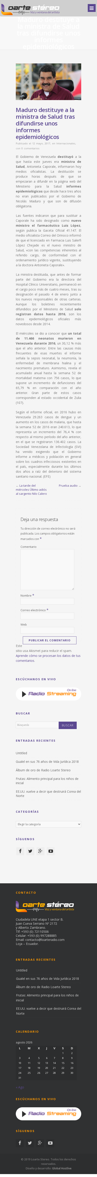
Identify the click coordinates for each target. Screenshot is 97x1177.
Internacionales (65, 143)
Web (24, 624)
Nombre (27, 595)
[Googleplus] (40, 851)
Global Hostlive (62, 1168)
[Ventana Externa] (48, 699)
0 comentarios (30, 148)
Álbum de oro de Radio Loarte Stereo (43, 770)
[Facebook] (20, 851)
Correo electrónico (34, 609)
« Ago (20, 1087)
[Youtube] (51, 851)
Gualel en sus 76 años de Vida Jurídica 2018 (47, 761)
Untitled (21, 753)
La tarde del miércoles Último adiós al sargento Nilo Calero (31, 489)
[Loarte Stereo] (30, 14)
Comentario (29, 547)
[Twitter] (30, 851)
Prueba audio (68, 485)
